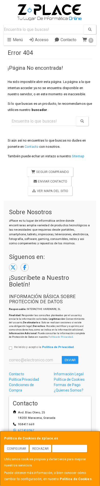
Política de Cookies (76, 479)
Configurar (16, 448)
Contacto (68, 39)
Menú (17, 39)
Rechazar (40, 448)
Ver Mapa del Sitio (52, 191)
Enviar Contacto (52, 181)
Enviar (70, 360)
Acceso (41, 39)
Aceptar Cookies (70, 448)
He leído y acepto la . (44, 347)
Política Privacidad (24, 379)
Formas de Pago (67, 385)
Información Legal (69, 374)
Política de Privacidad (60, 336)
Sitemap (78, 156)
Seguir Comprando (52, 172)
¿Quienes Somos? (69, 390)
